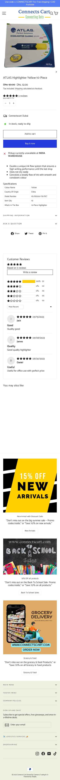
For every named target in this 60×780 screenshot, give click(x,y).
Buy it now (30, 143)
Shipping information (16, 215)
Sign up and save (12, 710)
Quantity (8, 98)
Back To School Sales (30, 592)
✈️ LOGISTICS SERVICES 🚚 (15, 736)
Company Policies (12, 700)
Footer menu (10, 693)
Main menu (8, 685)
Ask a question (12, 223)
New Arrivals (30, 530)
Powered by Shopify (30, 776)
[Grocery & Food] (30, 627)
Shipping (19, 88)
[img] (24, 317)
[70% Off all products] (30, 557)
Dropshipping (10, 744)
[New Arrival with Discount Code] (30, 485)
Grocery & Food (30, 672)
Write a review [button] (30, 272)
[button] (10, 96)
